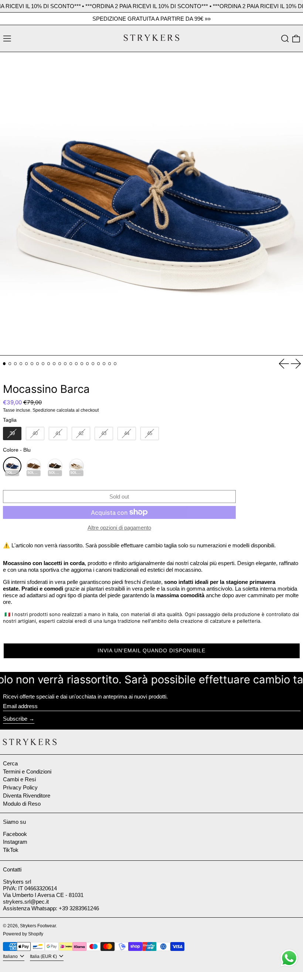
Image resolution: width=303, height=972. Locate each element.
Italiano (11, 956)
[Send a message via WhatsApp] (289, 958)
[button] (285, 38)
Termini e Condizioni (27, 771)
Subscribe (15, 719)
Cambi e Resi (19, 779)
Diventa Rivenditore (26, 795)
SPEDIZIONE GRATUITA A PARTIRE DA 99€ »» (151, 19)
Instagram (15, 842)
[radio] (12, 433)
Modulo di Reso (22, 804)
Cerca (10, 763)
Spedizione (44, 410)
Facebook (15, 834)
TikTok (10, 850)
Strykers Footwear (38, 925)
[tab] (4, 363)
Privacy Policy (20, 787)
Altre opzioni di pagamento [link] (119, 527)
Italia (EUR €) (44, 956)
